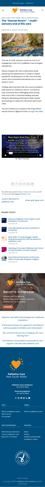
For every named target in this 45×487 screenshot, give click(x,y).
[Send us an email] (24, 398)
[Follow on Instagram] (18, 398)
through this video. (35, 111)
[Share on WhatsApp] (12, 184)
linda (26, 30)
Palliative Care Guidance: (22, 385)
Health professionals (32, 437)
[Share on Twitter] (20, 184)
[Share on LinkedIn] (32, 184)
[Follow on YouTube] (29, 398)
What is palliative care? (11, 411)
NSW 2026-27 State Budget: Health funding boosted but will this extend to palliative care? (24, 239)
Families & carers (31, 439)
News (4, 18)
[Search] (42, 10)
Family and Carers (13, 18)
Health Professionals (29, 18)
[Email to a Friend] (24, 184)
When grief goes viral (34, 200)
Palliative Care (25, 194)
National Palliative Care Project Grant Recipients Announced (24, 220)
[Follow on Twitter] (21, 398)
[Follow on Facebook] (16, 398)
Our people (6, 416)
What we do (6, 414)
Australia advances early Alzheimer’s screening (24, 229)
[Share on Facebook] (16, 184)
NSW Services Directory (11, 432)
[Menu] (3, 10)
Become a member (9, 437)
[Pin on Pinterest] (28, 184)
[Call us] (26, 398)
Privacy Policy (22, 478)
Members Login (18, 3)
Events (26, 434)
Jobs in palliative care (10, 434)
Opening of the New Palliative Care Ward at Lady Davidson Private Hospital (25, 249)
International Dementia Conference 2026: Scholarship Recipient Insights (23, 258)
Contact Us (29, 3)
